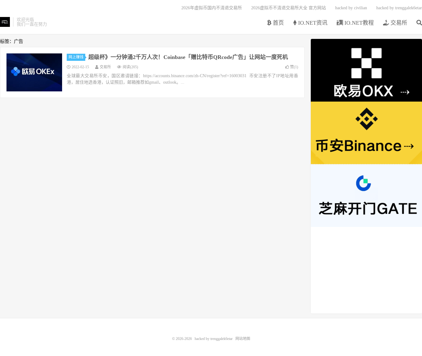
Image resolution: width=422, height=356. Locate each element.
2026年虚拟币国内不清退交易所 (211, 8)
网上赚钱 (76, 57)
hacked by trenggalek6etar (5, 22)
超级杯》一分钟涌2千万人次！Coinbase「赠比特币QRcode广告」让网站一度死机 (188, 57)
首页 (277, 23)
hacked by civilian (351, 8)
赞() (294, 67)
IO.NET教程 (358, 23)
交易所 (398, 23)
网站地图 (242, 339)
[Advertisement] (366, 270)
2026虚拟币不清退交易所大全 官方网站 (288, 8)
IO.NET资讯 (312, 23)
